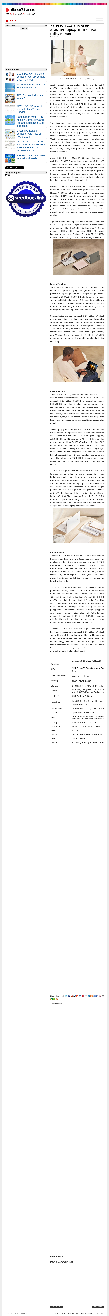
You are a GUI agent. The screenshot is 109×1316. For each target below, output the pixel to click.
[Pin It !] (83, 996)
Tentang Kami (73, 1314)
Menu (99, 20)
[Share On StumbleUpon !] (77, 996)
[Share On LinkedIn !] (89, 996)
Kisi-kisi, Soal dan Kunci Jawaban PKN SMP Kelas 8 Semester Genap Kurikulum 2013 (31, 146)
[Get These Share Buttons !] (103, 996)
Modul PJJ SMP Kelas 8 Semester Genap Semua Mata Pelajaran (30, 76)
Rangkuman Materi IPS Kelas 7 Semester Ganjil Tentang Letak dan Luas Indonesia (30, 121)
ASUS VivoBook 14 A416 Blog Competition (30, 86)
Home (13, 20)
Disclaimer (99, 1314)
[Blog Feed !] (57, 998)
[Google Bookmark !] (51, 998)
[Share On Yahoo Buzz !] (100, 996)
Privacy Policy (86, 1314)
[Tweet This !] (66, 996)
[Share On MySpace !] (97, 996)
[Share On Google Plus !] (72, 996)
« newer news (56, 1307)
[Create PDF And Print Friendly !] (54, 998)
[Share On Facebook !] (69, 996)
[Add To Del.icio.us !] (74, 996)
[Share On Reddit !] (86, 996)
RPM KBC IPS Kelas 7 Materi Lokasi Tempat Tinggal (29, 109)
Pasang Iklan (60, 1314)
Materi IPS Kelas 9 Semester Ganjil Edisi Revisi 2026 (28, 133)
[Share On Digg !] (80, 996)
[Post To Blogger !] (91, 996)
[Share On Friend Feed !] (94, 996)
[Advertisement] (77, 870)
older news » (98, 1307)
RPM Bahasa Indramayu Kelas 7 (30, 97)
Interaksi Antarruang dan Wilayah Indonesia (30, 157)
